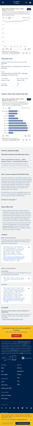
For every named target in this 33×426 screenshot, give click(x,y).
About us (19, 368)
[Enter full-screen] (29, 53)
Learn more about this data (15, 52)
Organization (20, 371)
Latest (2, 381)
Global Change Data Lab (24, 341)
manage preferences (22, 419)
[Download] (23, 53)
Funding (19, 374)
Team (18, 377)
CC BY (17, 53)
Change (26, 108)
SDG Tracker (4, 385)
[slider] (10, 49)
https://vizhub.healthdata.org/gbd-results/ (13, 319)
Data (2, 371)
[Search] (26, 2)
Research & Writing (6, 395)
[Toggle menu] (2, 2)
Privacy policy (4, 412)
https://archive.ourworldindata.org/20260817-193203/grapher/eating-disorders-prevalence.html (14, 258)
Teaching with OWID (6, 388)
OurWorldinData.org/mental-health (9, 53)
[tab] (3, 18)
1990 (7, 49)
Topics (2, 368)
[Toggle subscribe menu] (30, 2)
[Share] (26, 53)
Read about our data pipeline (8, 199)
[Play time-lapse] (3, 49)
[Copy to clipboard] (27, 247)
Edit (27, 17)
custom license (14, 350)
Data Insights (4, 374)
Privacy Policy (12, 419)
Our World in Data (16, 2)
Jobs (18, 381)
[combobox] (26, 2)
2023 (29, 49)
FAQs (22, 353)
